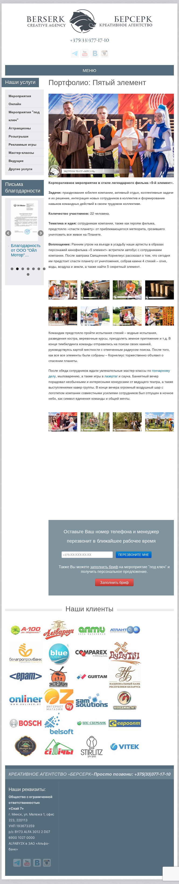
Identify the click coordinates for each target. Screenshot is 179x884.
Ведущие (16, 160)
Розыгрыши (18, 136)
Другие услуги (20, 168)
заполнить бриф (104, 567)
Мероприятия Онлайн (20, 99)
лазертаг (111, 376)
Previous (8, 233)
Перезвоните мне (133, 554)
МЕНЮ (89, 70)
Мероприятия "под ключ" (24, 116)
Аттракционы (20, 128)
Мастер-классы (21, 152)
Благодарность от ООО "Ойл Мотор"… (26, 250)
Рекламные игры (22, 144)
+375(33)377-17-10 (89, 40)
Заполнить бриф (114, 582)
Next (40, 233)
